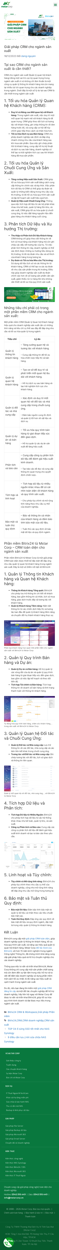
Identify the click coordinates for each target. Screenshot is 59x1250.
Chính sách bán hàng (13, 1212)
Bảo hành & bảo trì (34, 1212)
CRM (19, 1020)
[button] (55, 4)
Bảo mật (49, 1212)
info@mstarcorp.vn (13, 1197)
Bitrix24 (12, 1020)
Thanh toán (30, 1216)
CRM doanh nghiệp (33, 1020)
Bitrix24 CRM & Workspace (22, 1012)
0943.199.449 (19, 1194)
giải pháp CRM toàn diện (38, 938)
